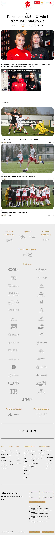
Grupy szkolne (49, 457)
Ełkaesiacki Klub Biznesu (35, 459)
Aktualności (11, 453)
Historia (3, 457)
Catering (11, 464)
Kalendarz (3, 460)
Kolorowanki (49, 468)
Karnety (18, 453)
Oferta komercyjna (33, 455)
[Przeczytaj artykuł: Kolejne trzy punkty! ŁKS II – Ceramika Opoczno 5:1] (27, 194)
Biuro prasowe (42, 450)
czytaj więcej (33, 509)
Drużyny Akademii (26, 462)
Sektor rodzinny (49, 460)
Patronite (48, 466)
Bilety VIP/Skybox (33, 451)
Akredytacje (41, 455)
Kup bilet (47, 532)
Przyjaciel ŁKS (34, 463)
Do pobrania (41, 453)
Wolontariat (48, 463)
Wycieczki (48, 454)
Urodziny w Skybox (33, 467)
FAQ (17, 455)
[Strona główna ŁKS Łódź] (27, 5)
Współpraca (41, 458)
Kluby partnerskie (26, 474)
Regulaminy (19, 463)
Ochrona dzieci (4, 468)
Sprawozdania (4, 466)
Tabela (10, 458)
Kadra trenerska (27, 453)
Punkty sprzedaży (18, 459)
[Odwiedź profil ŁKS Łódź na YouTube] (35, 431)
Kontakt (25, 477)
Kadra (10, 450)
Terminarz (11, 455)
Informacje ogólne (3, 451)
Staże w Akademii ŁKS (27, 469)
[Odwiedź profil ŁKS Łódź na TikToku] (31, 431)
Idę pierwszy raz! (49, 451)
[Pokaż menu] (4, 3)
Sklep (34, 532)
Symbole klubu (4, 454)
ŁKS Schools (27, 466)
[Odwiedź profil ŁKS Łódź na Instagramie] (23, 431)
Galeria (10, 461)
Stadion (3, 463)
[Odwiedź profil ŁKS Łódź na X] (27, 431)
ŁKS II (25, 455)
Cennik (17, 450)
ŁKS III (25, 458)
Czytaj (50, 142)
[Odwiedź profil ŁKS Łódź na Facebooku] (19, 431)
